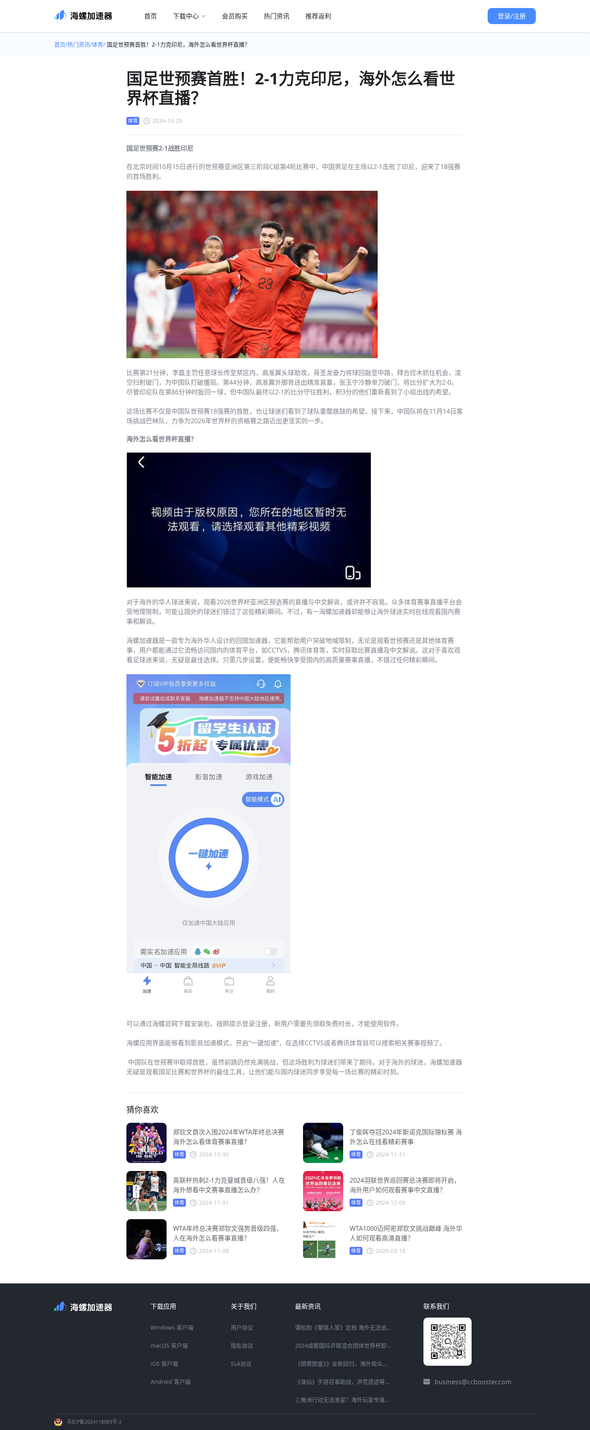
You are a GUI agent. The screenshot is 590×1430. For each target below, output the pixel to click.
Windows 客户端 (172, 1327)
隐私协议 (242, 1345)
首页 (150, 16)
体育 (133, 120)
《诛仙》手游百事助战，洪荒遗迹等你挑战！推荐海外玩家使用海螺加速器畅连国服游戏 (343, 1381)
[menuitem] (150, 16)
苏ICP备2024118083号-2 (94, 1421)
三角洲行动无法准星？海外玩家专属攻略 (343, 1399)
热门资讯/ (79, 44)
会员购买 (235, 16)
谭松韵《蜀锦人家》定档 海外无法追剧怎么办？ (343, 1327)
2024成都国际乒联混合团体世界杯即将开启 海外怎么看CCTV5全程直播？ (343, 1345)
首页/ (60, 44)
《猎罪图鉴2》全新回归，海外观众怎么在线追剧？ (343, 1363)
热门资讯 (276, 16)
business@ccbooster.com (473, 1381)
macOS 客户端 (169, 1345)
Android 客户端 (171, 1381)
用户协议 (242, 1327)
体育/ (99, 44)
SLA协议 (241, 1363)
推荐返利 (318, 16)
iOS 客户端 (164, 1363)
